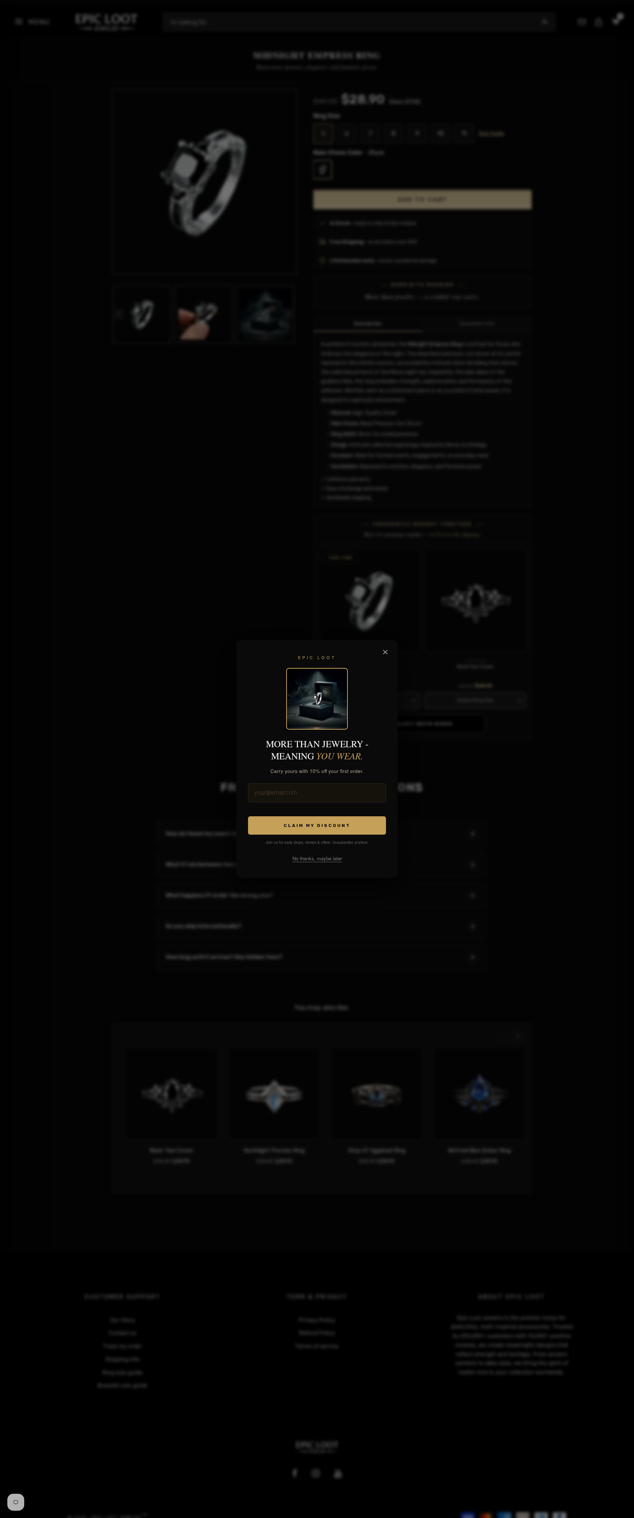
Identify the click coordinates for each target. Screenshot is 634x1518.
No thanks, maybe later (317, 858)
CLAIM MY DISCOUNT (317, 825)
